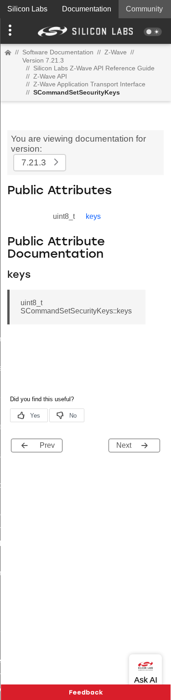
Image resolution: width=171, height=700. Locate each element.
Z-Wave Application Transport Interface (89, 84)
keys (93, 216)
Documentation (86, 9)
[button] (13, 31)
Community (144, 9)
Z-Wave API (50, 76)
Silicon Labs (27, 9)
